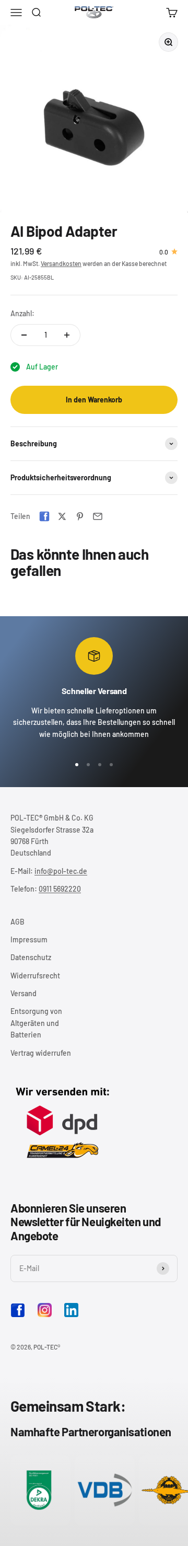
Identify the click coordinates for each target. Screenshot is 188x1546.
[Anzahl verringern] (24, 335)
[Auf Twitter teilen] (62, 516)
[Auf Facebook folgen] (17, 1314)
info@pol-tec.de (60, 871)
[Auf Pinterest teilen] (80, 516)
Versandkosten (61, 263)
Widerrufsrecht (35, 975)
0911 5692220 (60, 888)
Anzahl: (22, 313)
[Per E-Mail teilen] (98, 516)
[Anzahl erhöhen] (67, 335)
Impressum (29, 939)
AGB (17, 921)
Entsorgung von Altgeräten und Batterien (36, 1023)
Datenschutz (30, 957)
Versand (23, 993)
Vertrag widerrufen (40, 1052)
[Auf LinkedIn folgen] (71, 1310)
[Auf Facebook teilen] (44, 516)
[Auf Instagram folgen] (45, 1310)
